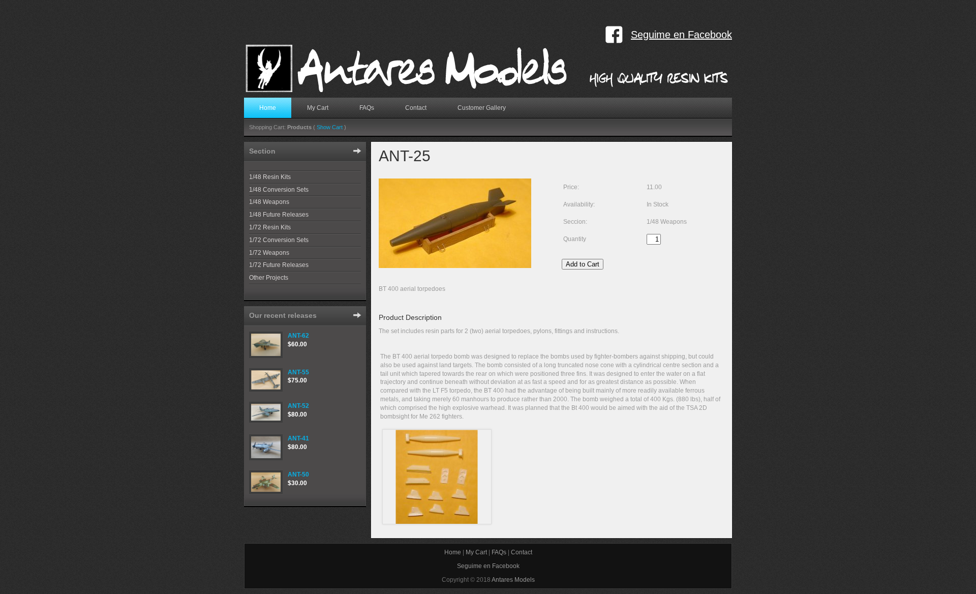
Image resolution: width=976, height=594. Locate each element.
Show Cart (330, 127)
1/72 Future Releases (279, 265)
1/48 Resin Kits (270, 177)
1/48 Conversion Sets (279, 189)
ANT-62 (298, 335)
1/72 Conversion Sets (279, 240)
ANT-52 (298, 405)
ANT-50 (298, 474)
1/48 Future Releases (279, 214)
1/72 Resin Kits (270, 227)
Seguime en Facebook (681, 34)
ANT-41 (298, 438)
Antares (488, 68)
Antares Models (513, 579)
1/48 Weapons (269, 201)
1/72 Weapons (269, 252)
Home (267, 107)
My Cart (317, 107)
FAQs (366, 107)
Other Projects (268, 277)
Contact (415, 107)
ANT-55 (298, 372)
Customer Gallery (482, 107)
